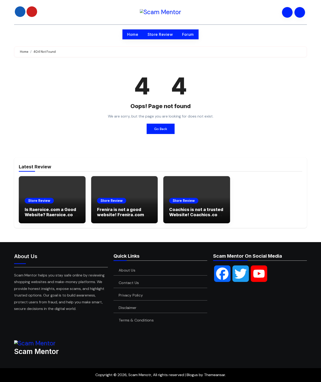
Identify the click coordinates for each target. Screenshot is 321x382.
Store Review (160, 34)
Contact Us (129, 282)
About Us (127, 270)
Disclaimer (128, 307)
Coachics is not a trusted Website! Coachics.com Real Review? (196, 214)
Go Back (160, 129)
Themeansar (214, 374)
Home (132, 34)
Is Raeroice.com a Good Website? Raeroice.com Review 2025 (51, 214)
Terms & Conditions (136, 320)
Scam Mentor (36, 351)
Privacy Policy (131, 295)
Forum (188, 34)
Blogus (192, 374)
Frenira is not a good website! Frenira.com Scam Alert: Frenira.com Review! (123, 217)
